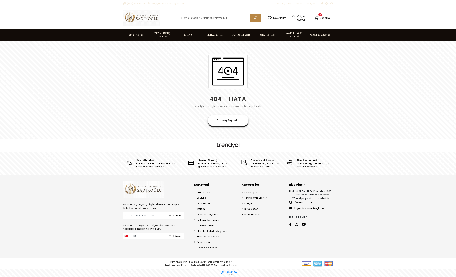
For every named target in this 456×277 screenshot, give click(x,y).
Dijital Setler (251, 209)
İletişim (311, 3)
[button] (321, 18)
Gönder (177, 215)
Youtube (201, 198)
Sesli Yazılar (203, 192)
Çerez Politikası (205, 225)
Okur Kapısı (203, 203)
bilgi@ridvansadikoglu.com (310, 208)
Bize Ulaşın (297, 185)
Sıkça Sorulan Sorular (209, 236)
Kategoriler (250, 185)
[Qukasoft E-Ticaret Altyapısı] (228, 273)
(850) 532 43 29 (303, 202)
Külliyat (248, 203)
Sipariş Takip (284, 3)
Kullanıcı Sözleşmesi (208, 220)
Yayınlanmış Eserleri (255, 198)
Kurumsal (201, 185)
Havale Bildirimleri (207, 247)
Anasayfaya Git (228, 120)
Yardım (299, 3)
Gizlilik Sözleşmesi (207, 214)
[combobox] (127, 236)
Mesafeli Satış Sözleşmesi (212, 231)
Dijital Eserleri (252, 214)
